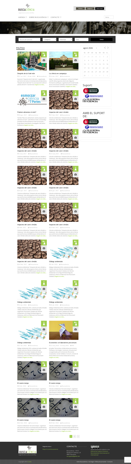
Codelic (29, 462)
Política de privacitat (100, 462)
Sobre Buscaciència (38, 17)
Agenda (21, 17)
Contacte (55, 17)
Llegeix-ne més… (39, 84)
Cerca (101, 39)
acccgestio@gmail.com (73, 456)
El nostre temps (23, 383)
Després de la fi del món (26, 73)
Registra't (90, 8)
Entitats (80, 8)
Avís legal (91, 462)
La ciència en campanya (57, 73)
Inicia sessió (99, 8)
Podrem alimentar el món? (26, 112)
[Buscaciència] (26, 7)
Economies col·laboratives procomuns (63, 343)
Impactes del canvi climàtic (59, 112)
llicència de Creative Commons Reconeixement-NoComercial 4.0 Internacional (100, 453)
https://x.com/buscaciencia (50, 449)
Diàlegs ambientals (56, 261)
